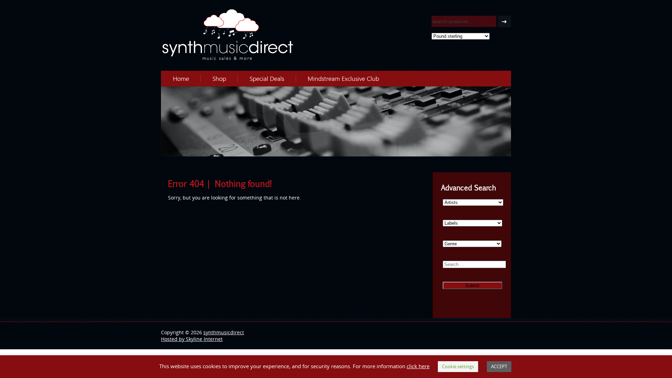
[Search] (504, 21)
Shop (219, 78)
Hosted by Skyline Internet (192, 339)
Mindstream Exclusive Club (343, 78)
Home (181, 78)
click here (418, 366)
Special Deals (267, 78)
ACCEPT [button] (499, 366)
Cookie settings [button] (458, 366)
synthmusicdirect (223, 332)
